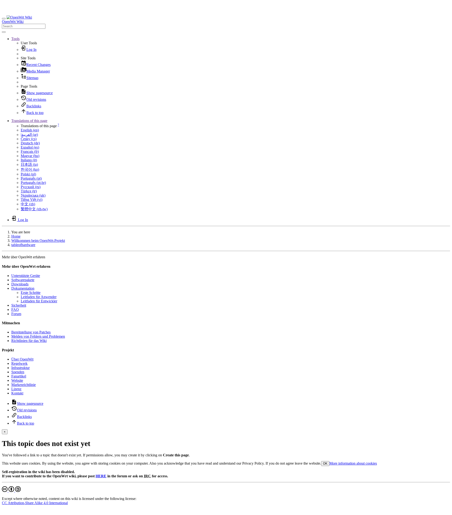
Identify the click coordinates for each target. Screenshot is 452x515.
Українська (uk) (33, 195)
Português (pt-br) (33, 183)
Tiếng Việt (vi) (31, 200)
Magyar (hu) (30, 156)
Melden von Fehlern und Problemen (38, 336)
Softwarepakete (22, 280)
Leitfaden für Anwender (38, 297)
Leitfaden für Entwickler (39, 301)
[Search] (4, 32)
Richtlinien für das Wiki (29, 341)
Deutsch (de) (30, 143)
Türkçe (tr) (29, 191)
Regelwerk (19, 363)
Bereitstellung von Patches (31, 332)
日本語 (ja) (29, 164)
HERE (101, 476)
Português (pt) (31, 178)
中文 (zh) (28, 204)
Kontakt (17, 393)
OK (325, 463)
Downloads (19, 284)
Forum (16, 314)
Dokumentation (22, 288)
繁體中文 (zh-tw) (34, 209)
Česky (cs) (28, 139)
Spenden (17, 372)
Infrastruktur (20, 368)
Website (17, 380)
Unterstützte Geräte (25, 276)
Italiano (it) (29, 160)
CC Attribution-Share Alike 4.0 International (35, 503)
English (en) (30, 130)
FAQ (15, 310)
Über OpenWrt (22, 359)
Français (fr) (30, 152)
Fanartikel (18, 376)
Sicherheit (18, 305)
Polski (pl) (28, 174)
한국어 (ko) (30, 169)
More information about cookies (353, 463)
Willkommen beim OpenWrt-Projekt (38, 241)
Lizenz (16, 389)
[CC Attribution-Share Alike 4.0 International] (11, 491)
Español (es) (30, 147)
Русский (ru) (30, 187)
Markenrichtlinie (23, 385)
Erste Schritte (30, 293)
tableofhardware (23, 245)
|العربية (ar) (29, 135)
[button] (15, 39)
